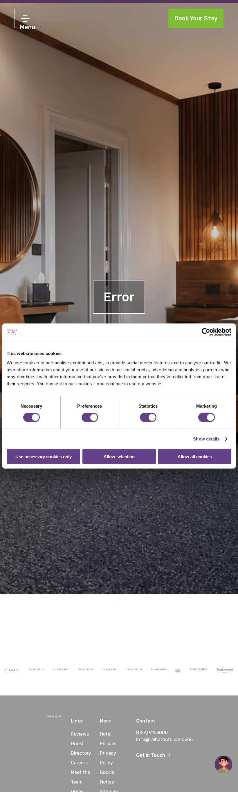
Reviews (80, 734)
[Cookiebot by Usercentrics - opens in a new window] (206, 332)
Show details (206, 438)
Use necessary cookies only (43, 456)
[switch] (90, 417)
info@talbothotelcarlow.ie (164, 739)
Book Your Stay (195, 18)
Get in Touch (151, 755)
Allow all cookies (195, 456)
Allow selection (119, 456)
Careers (79, 763)
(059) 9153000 (152, 732)
